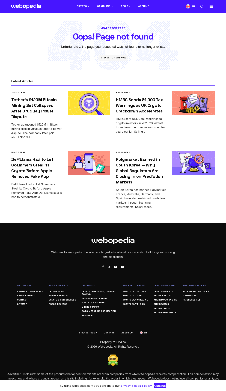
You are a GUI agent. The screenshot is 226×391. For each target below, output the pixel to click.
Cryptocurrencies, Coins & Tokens (98, 293)
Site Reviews (161, 304)
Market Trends (58, 295)
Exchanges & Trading (94, 298)
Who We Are (24, 285)
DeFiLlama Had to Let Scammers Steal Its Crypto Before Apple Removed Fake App (32, 168)
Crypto (82, 6)
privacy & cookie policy (136, 385)
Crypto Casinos (163, 291)
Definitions (190, 295)
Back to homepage (114, 57)
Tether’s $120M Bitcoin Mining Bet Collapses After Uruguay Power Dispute (34, 108)
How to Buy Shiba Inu (135, 299)
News (124, 6)
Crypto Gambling (164, 285)
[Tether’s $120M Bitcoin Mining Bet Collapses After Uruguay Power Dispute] (89, 93)
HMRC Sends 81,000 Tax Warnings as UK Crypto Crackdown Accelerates (139, 105)
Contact (22, 299)
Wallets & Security (94, 302)
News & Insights (58, 285)
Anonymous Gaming (165, 299)
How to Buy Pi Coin (134, 304)
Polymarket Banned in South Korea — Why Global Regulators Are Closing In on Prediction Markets (139, 171)
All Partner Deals (165, 312)
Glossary (87, 315)
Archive (143, 6)
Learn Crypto (90, 285)
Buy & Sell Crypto (134, 285)
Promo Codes (162, 308)
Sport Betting (162, 295)
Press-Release (58, 304)
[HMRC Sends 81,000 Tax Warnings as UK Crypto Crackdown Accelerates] (193, 93)
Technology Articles (196, 291)
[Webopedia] (26, 6)
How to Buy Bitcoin (134, 291)
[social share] (103, 267)
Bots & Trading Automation (99, 311)
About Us (127, 332)
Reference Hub (192, 299)
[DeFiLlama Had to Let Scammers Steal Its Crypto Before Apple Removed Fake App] (89, 153)
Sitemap (22, 304)
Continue (160, 385)
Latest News (56, 291)
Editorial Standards (30, 291)
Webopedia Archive (194, 285)
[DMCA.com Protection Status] (113, 356)
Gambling (104, 6)
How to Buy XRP (132, 295)
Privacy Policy (26, 295)
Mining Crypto (90, 306)
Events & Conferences (62, 299)
